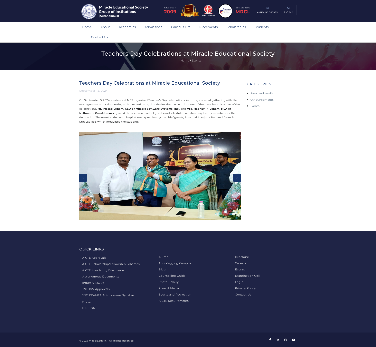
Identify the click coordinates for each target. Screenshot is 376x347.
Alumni (164, 257)
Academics (127, 27)
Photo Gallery (169, 282)
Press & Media (169, 288)
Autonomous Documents (100, 276)
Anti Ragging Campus (175, 263)
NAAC (86, 301)
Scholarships (236, 27)
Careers (240, 263)
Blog (162, 269)
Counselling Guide (172, 275)
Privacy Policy (245, 288)
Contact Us (99, 37)
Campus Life (181, 27)
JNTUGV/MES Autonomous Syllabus (108, 295)
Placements (208, 27)
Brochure (242, 257)
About (105, 27)
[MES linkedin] (278, 340)
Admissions (153, 27)
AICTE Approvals (94, 257)
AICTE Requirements (174, 301)
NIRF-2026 (90, 308)
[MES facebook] (270, 340)
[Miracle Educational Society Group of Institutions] (118, 12)
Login (239, 282)
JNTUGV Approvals (96, 289)
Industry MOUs (93, 283)
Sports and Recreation (175, 294)
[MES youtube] (293, 340)
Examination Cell (247, 275)
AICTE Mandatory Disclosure (103, 270)
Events (254, 106)
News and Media (261, 93)
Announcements (262, 99)
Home (87, 27)
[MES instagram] (285, 340)
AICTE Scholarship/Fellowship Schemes (111, 264)
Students (262, 27)
